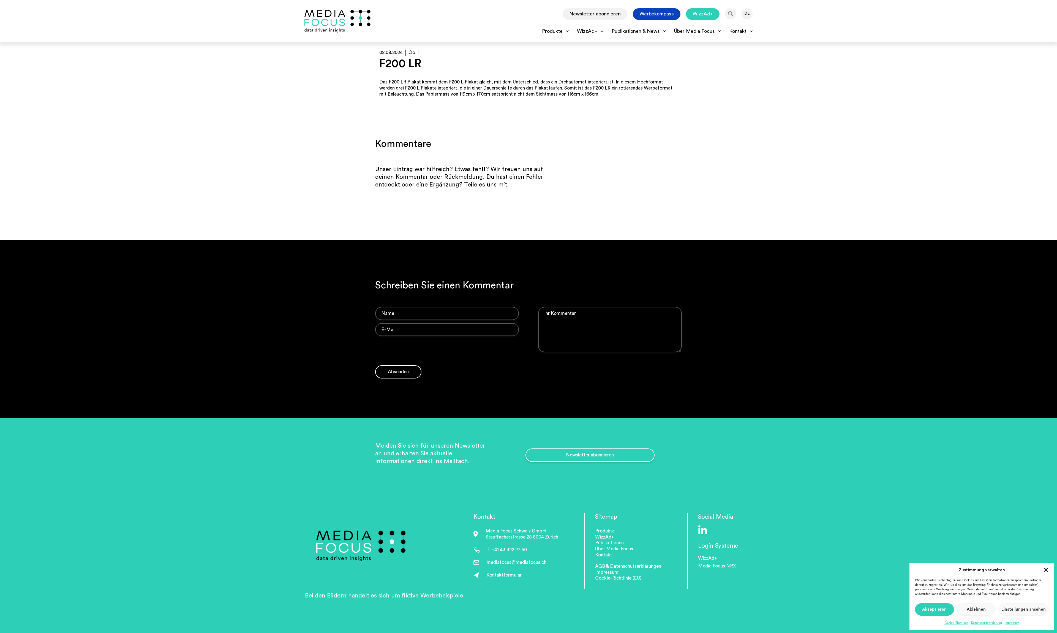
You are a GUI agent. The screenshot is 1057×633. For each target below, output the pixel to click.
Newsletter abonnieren (595, 13)
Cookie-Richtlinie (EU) (618, 578)
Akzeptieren (934, 609)
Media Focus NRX (717, 566)
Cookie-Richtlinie (956, 622)
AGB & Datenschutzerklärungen (628, 566)
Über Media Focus (614, 549)
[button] (1046, 570)
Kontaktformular (504, 575)
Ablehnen (976, 609)
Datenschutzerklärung (986, 622)
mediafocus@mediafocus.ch (516, 562)
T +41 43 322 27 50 (507, 549)
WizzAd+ (703, 13)
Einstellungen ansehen (1023, 609)
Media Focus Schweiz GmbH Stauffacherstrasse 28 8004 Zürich (522, 534)
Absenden (398, 371)
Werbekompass (656, 13)
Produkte (605, 531)
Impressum (1012, 622)
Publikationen (609, 542)
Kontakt (603, 555)
